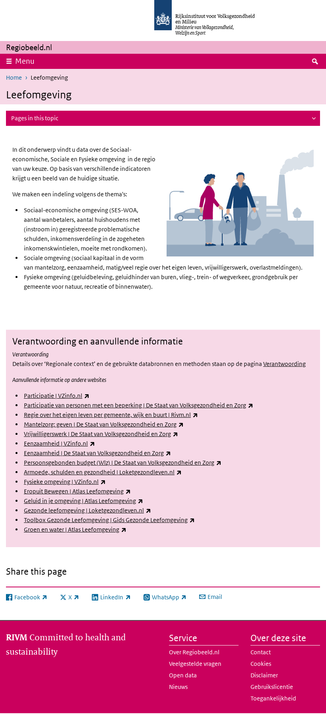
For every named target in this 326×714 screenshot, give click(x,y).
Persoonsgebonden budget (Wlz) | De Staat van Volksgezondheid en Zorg (122, 462)
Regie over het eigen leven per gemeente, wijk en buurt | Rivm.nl (111, 415)
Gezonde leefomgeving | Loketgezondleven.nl (87, 510)
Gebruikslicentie (271, 687)
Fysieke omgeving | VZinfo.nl (65, 481)
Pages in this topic (34, 118)
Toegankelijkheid (273, 698)
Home (14, 77)
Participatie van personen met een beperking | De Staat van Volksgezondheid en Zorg (138, 405)
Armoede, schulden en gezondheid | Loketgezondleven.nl (103, 472)
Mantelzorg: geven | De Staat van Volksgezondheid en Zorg (104, 424)
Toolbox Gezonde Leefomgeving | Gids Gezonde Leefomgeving (109, 520)
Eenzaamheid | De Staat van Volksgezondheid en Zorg (97, 453)
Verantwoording (284, 364)
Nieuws (178, 687)
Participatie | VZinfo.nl (56, 395)
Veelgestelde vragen (195, 663)
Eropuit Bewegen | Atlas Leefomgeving (77, 491)
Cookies (260, 663)
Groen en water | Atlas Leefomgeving (75, 529)
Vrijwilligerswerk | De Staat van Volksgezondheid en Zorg (101, 434)
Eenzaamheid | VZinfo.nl (59, 443)
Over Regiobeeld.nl (194, 652)
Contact (260, 652)
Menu (25, 61)
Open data (183, 675)
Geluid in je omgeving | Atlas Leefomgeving (83, 501)
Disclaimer (264, 675)
